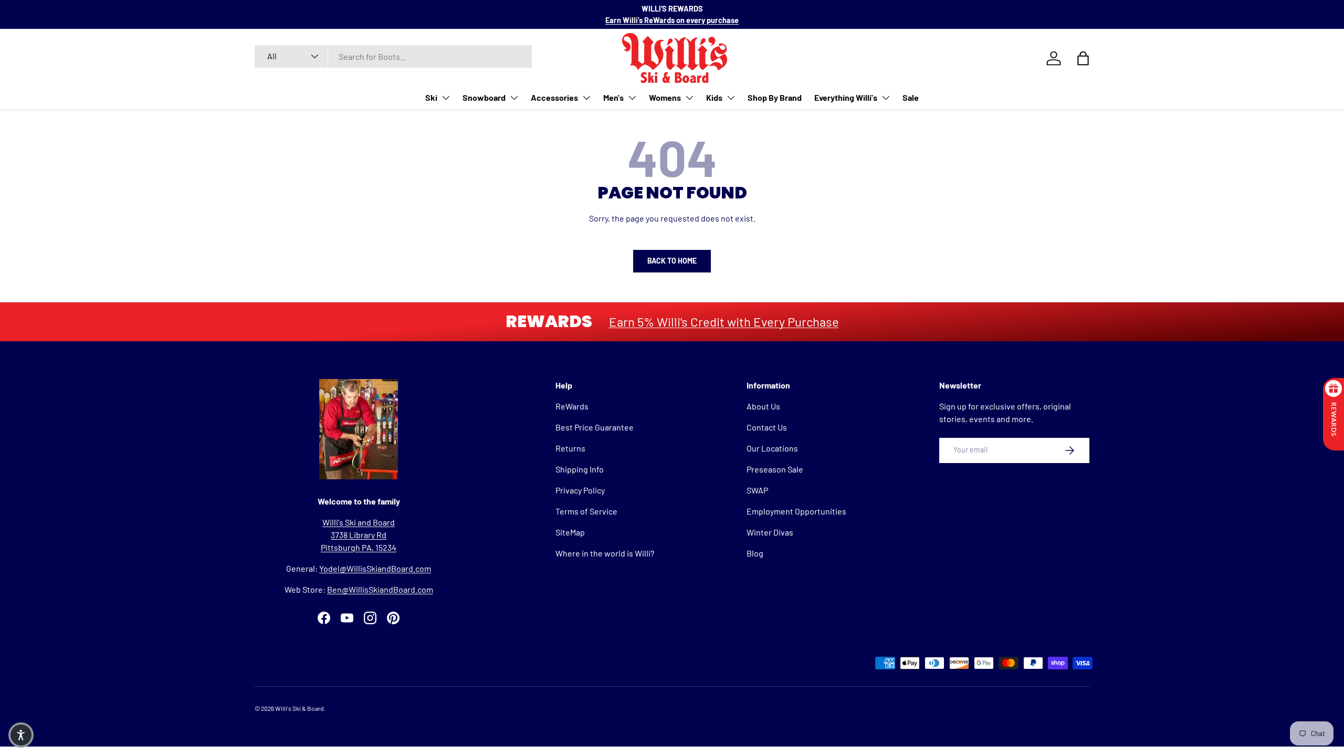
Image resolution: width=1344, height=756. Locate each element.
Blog (755, 553)
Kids (714, 97)
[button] (21, 735)
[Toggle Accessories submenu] (586, 97)
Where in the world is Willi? (604, 553)
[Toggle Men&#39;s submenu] (632, 97)
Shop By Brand (775, 97)
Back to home (672, 260)
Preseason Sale (775, 469)
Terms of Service (586, 511)
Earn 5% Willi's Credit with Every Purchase (724, 321)
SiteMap (570, 532)
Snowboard (484, 97)
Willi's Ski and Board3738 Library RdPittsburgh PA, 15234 (358, 534)
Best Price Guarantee (594, 427)
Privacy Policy (580, 490)
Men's (613, 97)
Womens (665, 97)
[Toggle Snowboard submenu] (514, 97)
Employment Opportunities (796, 511)
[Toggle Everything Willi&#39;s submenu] (885, 97)
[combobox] (393, 56)
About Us (763, 406)
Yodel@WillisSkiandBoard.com (375, 568)
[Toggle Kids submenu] (730, 97)
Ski (431, 97)
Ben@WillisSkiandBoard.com (380, 589)
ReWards (572, 406)
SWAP (757, 490)
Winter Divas (770, 532)
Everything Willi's (845, 97)
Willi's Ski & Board (299, 708)
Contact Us (767, 427)
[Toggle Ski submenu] (445, 97)
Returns (570, 448)
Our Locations (772, 448)
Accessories (554, 97)
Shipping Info (579, 469)
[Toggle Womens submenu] (689, 97)
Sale (910, 97)
